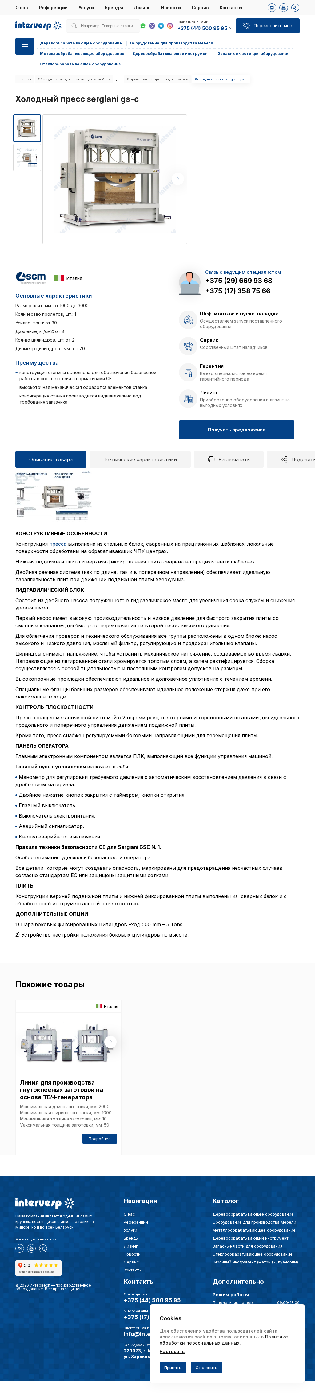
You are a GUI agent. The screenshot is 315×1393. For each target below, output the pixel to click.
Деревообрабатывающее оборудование (253, 1214)
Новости (171, 7)
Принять (172, 1367)
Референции (53, 7)
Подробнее (100, 1138)
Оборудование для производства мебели (74, 79)
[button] (178, 179)
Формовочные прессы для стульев (157, 79)
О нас (21, 7)
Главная (24, 79)
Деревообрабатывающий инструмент (250, 1238)
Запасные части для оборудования (247, 1246)
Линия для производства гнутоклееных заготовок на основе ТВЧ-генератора (61, 1090)
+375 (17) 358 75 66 (237, 291)
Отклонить (206, 1367)
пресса (57, 544)
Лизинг (142, 7)
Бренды (114, 7)
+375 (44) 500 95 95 (152, 1300)
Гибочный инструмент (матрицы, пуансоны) (255, 1262)
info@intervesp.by (149, 1334)
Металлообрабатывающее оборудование (254, 1230)
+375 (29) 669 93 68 (238, 280)
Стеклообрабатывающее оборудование (253, 1254)
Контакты (231, 7)
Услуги (86, 7)
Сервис (200, 7)
